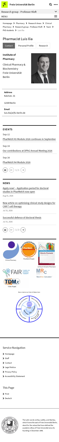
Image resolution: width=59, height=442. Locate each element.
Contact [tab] (9, 45)
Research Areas (34, 23)
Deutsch (8, 398)
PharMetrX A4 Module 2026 (16, 162)
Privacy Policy (11, 371)
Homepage (7, 23)
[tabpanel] (29, 84)
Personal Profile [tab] (25, 45)
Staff (7, 358)
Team (48, 27)
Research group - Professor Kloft (28, 27)
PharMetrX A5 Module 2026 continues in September (29, 139)
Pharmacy (20, 23)
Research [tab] (43, 45)
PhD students (8, 30)
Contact (8, 362)
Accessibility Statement (15, 376)
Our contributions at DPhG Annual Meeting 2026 (27, 150)
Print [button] (7, 394)
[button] (5, 170)
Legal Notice (10, 367)
